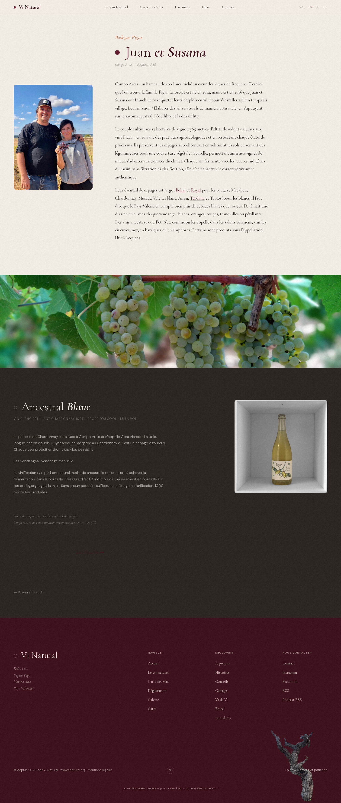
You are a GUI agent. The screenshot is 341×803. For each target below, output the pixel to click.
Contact (228, 7)
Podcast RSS (292, 699)
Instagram (290, 672)
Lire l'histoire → (90, 552)
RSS (286, 690)
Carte (152, 708)
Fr (310, 7)
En (317, 7)
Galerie (153, 699)
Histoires (182, 7)
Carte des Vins (151, 7)
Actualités (223, 718)
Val (302, 7)
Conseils (221, 681)
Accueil (154, 663)
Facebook (290, 681)
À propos (222, 663)
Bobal (181, 190)
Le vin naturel (158, 672)
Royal (196, 190)
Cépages (221, 690)
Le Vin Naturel (116, 7)
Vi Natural (30, 7)
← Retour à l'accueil (28, 592)
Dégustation (157, 690)
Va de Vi (221, 699)
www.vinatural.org (72, 770)
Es (325, 7)
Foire (206, 7)
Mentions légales (100, 770)
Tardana (197, 198)
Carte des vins (158, 681)
